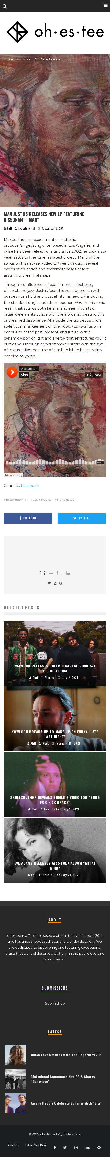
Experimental (26, 228)
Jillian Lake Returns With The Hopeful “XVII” (66, 1054)
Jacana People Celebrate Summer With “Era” (66, 1103)
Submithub (55, 1003)
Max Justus (65, 499)
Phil (9, 228)
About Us (13, 1145)
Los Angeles (42, 499)
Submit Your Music (36, 1145)
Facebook (30, 485)
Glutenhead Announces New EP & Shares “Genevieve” (63, 1079)
